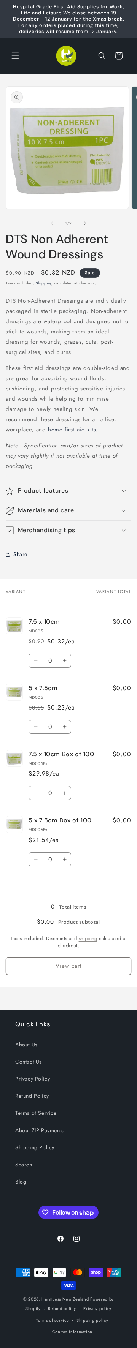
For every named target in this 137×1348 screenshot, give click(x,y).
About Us (26, 1044)
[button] (15, 55)
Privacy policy (97, 1308)
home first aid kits (72, 429)
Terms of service (52, 1320)
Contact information (72, 1332)
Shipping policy (92, 1320)
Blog (20, 1181)
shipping (88, 938)
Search (23, 1164)
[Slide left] (51, 223)
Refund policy (62, 1308)
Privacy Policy (32, 1079)
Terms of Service (36, 1113)
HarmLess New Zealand (65, 1299)
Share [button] (20, 554)
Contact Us (28, 1061)
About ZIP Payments (39, 1130)
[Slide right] (85, 223)
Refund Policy (32, 1096)
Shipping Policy (34, 1147)
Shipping (44, 283)
